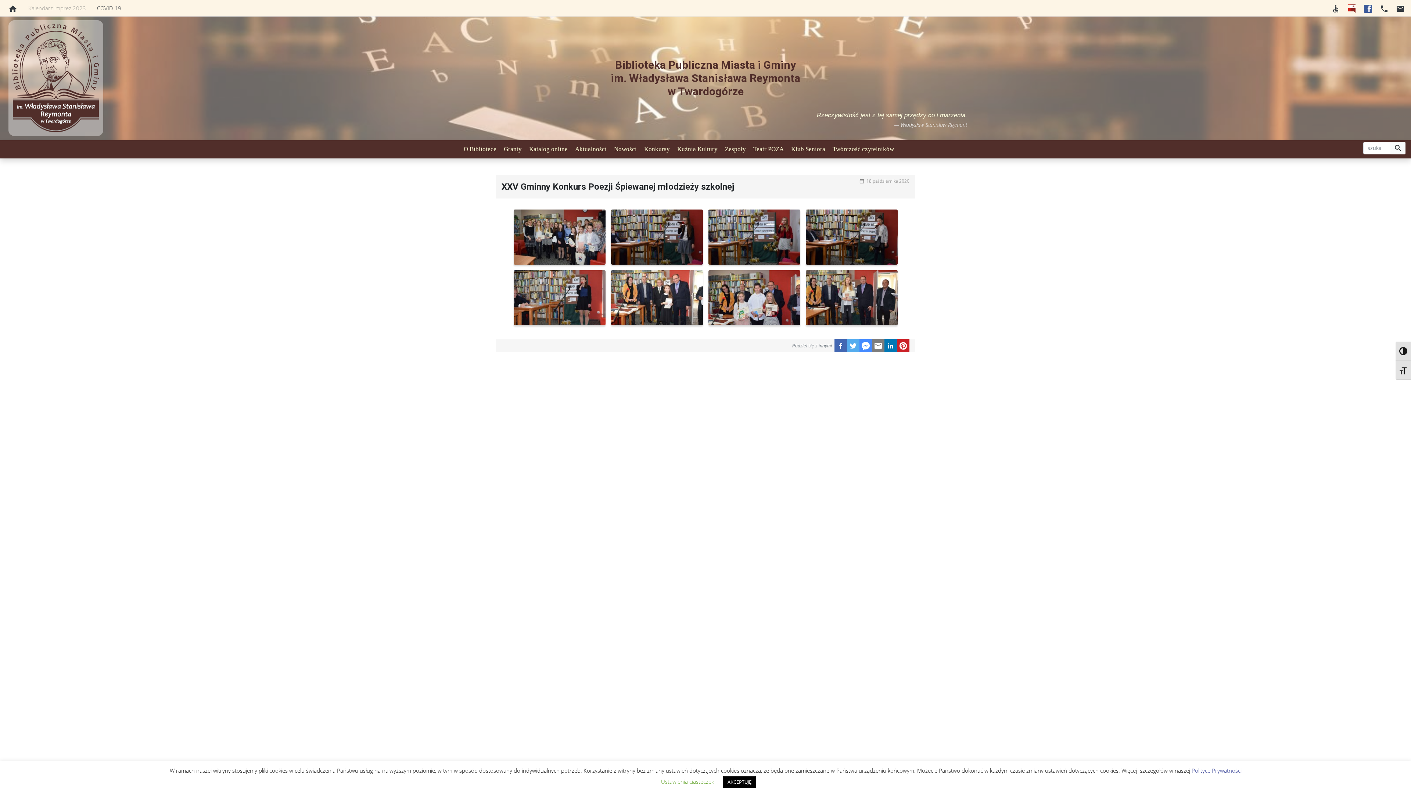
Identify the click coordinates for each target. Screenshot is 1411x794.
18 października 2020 (887, 181)
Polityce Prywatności (1217, 770)
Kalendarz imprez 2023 (57, 8)
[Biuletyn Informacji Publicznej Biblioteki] (1352, 8)
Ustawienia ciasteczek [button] (687, 781)
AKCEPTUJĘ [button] (739, 782)
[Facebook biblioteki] (1368, 8)
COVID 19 (109, 8)
